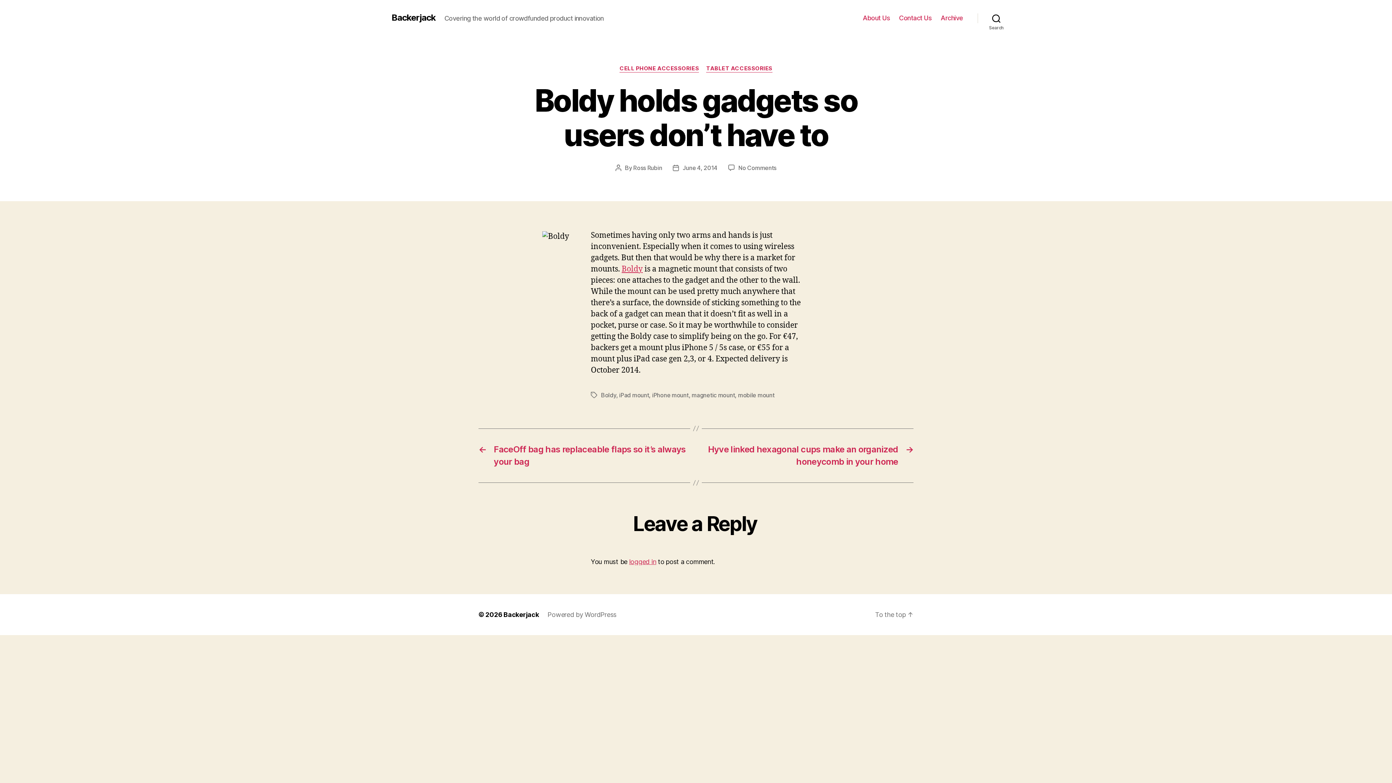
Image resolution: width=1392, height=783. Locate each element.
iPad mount (634, 395)
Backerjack (414, 17)
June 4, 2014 (700, 167)
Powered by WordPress (582, 614)
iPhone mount (670, 395)
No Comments (757, 167)
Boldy (632, 269)
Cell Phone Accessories (659, 68)
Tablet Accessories (739, 68)
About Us (876, 18)
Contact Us (915, 18)
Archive (952, 18)
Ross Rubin (647, 167)
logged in (642, 562)
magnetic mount (713, 395)
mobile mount (756, 395)
